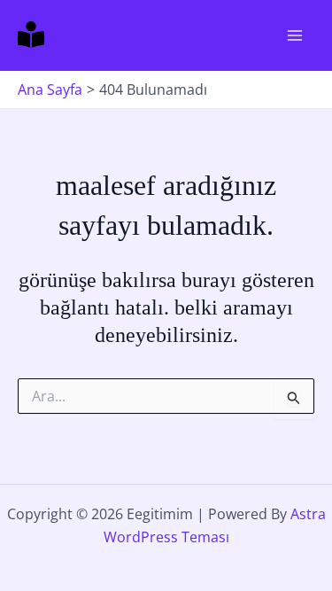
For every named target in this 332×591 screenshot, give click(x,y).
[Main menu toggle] (294, 35)
